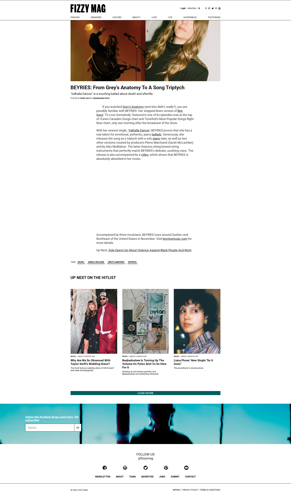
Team (132, 476)
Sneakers (96, 17)
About (120, 476)
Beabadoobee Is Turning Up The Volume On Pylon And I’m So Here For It (144, 364)
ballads (156, 134)
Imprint (177, 490)
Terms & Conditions (210, 490)
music (81, 262)
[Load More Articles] (145, 392)
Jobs (162, 476)
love (154, 17)
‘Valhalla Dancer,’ (139, 130)
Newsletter (102, 476)
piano (156, 138)
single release (96, 262)
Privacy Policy (190, 490)
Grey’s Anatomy (133, 107)
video (144, 154)
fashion (75, 17)
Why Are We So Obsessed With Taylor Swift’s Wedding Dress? (90, 362)
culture (116, 17)
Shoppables (190, 17)
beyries (132, 262)
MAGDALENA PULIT (101, 98)
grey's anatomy (116, 262)
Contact (190, 476)
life (170, 17)
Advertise (191, 8)
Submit (175, 476)
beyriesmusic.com (175, 238)
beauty (136, 17)
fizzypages (214, 17)
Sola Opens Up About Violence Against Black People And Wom (149, 250)
